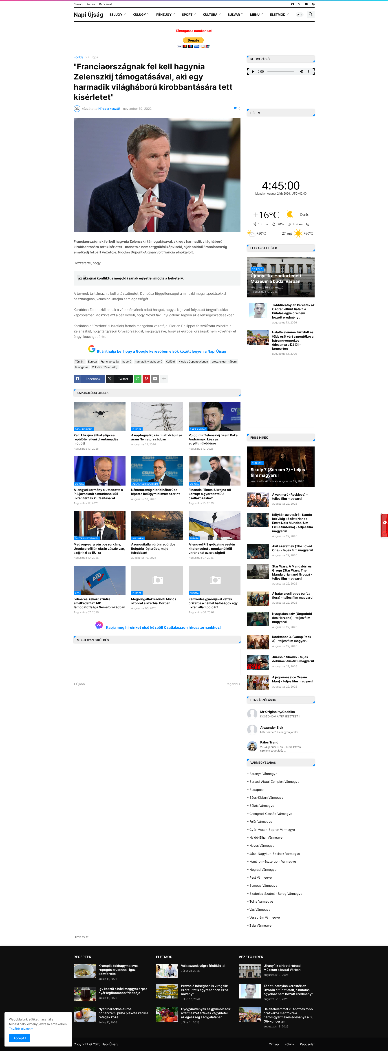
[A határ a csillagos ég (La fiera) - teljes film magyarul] (258, 598)
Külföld (170, 361)
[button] (300, 14)
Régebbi (232, 684)
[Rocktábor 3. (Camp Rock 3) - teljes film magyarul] (258, 642)
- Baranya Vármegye (262, 774)
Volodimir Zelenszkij (104, 367)
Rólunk (90, 4)
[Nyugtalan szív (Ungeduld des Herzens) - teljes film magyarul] (258, 619)
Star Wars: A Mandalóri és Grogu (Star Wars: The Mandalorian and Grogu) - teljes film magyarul (292, 572)
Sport (187, 14)
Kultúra (210, 14)
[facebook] (292, 4)
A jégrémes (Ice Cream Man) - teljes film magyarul (292, 679)
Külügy (139, 14)
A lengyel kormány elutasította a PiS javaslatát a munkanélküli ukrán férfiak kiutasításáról (98, 494)
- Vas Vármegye (258, 909)
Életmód (277, 14)
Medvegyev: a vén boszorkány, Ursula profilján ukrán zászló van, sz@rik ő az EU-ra (99, 548)
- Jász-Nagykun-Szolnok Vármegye (273, 853)
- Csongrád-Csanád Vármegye (269, 814)
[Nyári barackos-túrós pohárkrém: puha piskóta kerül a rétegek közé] (85, 1014)
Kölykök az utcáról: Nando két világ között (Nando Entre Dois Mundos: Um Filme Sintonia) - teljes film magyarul (292, 523)
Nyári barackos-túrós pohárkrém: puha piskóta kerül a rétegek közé (123, 1013)
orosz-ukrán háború (224, 361)
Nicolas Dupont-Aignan (193, 361)
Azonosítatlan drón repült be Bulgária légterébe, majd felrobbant (153, 548)
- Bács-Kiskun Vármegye (265, 797)
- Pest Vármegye (259, 877)
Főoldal (79, 57)
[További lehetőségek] (164, 379)
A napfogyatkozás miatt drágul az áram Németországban (157, 437)
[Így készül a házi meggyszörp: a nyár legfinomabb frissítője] (85, 994)
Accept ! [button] (19, 1038)
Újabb (80, 684)
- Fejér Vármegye (259, 821)
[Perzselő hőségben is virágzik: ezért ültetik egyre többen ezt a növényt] (167, 991)
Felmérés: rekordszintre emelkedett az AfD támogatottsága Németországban (99, 603)
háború (126, 361)
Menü (255, 14)
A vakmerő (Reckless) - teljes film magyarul (290, 496)
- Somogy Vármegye (262, 885)
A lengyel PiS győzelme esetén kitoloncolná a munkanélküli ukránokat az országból (212, 548)
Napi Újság (88, 14)
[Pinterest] (146, 379)
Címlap (78, 4)
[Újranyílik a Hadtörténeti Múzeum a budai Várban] (250, 971)
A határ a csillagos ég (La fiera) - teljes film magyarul (292, 595)
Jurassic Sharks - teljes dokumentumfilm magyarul (293, 659)
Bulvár (234, 14)
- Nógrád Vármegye (261, 869)
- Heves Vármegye (260, 845)
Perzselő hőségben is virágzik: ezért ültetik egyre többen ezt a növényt (204, 990)
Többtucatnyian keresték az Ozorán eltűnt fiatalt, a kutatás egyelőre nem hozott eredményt (293, 311)
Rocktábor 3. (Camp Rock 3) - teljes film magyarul (291, 639)
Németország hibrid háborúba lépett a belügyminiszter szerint (155, 492)
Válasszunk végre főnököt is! (203, 965)
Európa (93, 57)
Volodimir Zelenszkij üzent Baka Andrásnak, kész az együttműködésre (213, 439)
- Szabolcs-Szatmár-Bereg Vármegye (274, 893)
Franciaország (110, 361)
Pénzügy (164, 14)
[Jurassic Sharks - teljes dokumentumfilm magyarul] (258, 662)
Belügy (116, 14)
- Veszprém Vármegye (263, 917)
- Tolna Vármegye (260, 901)
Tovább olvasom (21, 1029)
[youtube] (306, 4)
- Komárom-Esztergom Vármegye (271, 861)
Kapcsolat (105, 4)
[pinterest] (313, 4)
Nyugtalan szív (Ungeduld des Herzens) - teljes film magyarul (292, 618)
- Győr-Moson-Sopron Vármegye (271, 829)
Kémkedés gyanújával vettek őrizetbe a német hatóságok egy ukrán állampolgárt (213, 603)
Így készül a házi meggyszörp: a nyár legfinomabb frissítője (123, 991)
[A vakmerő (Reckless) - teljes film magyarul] (258, 500)
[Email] (155, 379)
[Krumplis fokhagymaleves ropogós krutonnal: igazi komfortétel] (85, 971)
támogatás (81, 367)
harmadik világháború (148, 361)
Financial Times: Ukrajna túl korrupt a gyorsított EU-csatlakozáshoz (210, 494)
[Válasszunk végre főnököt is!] (167, 971)
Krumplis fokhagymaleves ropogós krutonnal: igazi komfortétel (119, 970)
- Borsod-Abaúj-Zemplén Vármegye (273, 781)
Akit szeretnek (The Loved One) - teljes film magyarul (292, 548)
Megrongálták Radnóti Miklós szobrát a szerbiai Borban (153, 601)
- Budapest (255, 790)
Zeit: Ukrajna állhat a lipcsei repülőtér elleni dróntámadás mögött (96, 439)
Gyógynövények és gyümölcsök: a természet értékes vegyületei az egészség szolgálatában (206, 1013)
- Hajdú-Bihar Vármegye (264, 837)
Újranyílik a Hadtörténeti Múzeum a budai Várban (282, 968)
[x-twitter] (299, 4)
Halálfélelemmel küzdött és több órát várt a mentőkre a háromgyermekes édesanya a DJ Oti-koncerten (292, 340)
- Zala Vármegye (259, 925)
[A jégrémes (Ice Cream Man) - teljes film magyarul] (258, 682)
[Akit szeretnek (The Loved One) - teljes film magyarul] (258, 551)
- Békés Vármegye (260, 805)
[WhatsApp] (137, 379)
